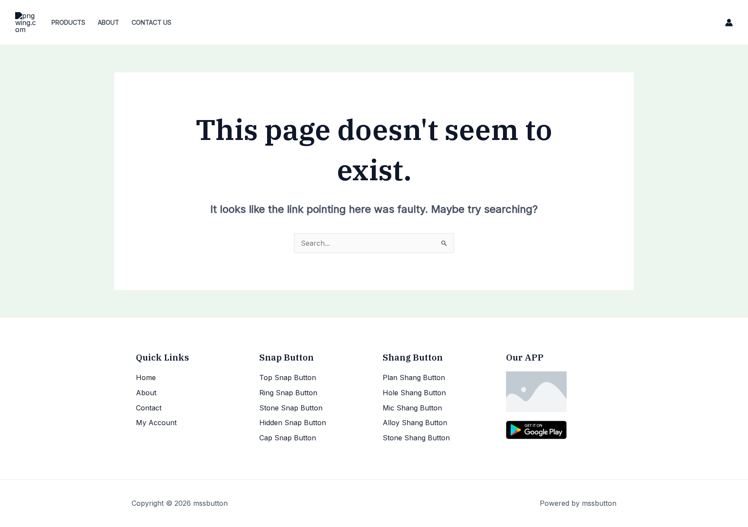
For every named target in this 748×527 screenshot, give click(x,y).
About (108, 22)
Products (68, 22)
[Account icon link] (729, 22)
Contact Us (151, 22)
